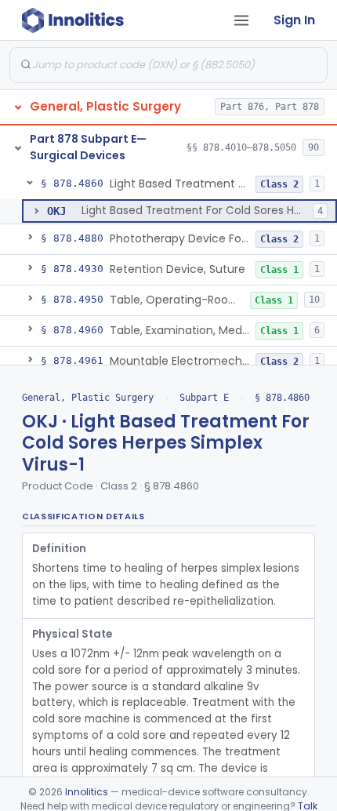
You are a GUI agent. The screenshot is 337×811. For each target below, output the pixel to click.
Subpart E (204, 397)
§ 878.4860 (282, 397)
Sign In (294, 20)
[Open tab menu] (241, 20)
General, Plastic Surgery (88, 397)
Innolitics (86, 791)
